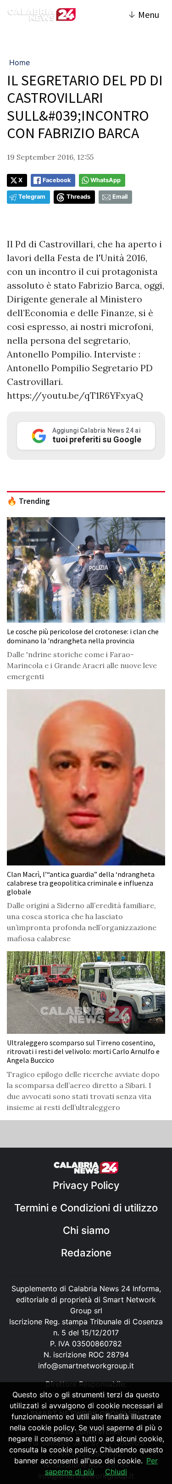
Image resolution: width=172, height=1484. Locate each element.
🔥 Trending (28, 501)
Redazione (86, 1253)
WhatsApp (105, 180)
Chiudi (116, 1471)
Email (120, 196)
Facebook (57, 180)
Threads (78, 196)
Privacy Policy (86, 1185)
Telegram (31, 196)
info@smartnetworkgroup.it (86, 1365)
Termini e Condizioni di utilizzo (86, 1208)
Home (19, 62)
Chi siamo (86, 1230)
